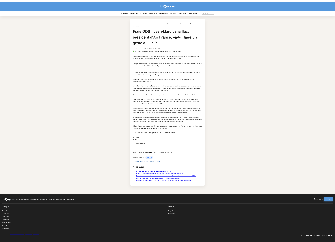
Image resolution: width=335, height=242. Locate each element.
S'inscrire (328, 199)
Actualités (124, 13)
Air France (149, 157)
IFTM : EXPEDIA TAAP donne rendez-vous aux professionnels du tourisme (159, 174)
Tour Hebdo (28, 234)
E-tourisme (182, 13)
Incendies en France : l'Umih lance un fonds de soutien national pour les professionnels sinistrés (166, 176)
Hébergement (163, 13)
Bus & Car (36, 234)
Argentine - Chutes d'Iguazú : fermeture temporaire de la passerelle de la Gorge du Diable (163, 180)
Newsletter (171, 214)
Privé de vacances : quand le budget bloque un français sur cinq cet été (158, 178)
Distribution (134, 13)
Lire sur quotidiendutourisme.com (146, 161)
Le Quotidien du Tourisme (17, 234)
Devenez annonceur (18, 1)
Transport (173, 13)
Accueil (135, 23)
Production (143, 13)
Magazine (171, 211)
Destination (153, 13)
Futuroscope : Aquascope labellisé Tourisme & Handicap (153, 171)
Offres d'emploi (193, 13)
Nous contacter (6, 1)
